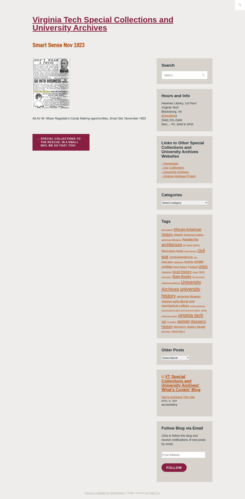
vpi (164, 321)
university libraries (189, 296)
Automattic (152, 493)
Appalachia (190, 239)
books (180, 251)
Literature (167, 272)
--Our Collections (173, 167)
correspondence (181, 257)
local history (182, 272)
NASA (202, 272)
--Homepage (170, 163)
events (188, 262)
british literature (190, 251)
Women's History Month (189, 327)
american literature (171, 239)
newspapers (167, 277)
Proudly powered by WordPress (104, 493)
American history (194, 234)
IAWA (203, 267)
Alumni (178, 234)
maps (195, 272)
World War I (166, 332)
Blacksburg (169, 251)
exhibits (167, 267)
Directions (169, 115)
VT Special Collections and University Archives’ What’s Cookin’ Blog (181, 383)
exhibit (199, 262)
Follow (174, 468)
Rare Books (181, 276)
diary (196, 257)
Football (193, 267)
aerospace (167, 229)
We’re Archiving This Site (178, 397)
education (167, 262)
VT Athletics (171, 322)
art (184, 245)
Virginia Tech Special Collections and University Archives (102, 23)
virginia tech (190, 315)
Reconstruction (198, 277)
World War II (178, 331)
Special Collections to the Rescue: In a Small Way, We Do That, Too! (60, 142)
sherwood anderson (171, 283)
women (183, 321)
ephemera (179, 262)
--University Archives (175, 172)
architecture (172, 244)
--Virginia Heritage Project (179, 176)
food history (180, 267)
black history (193, 245)
